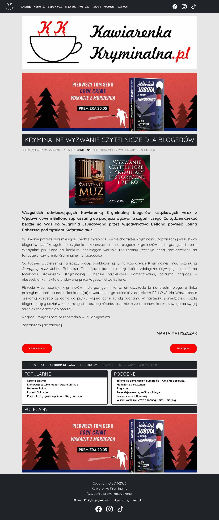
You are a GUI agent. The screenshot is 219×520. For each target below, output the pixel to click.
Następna (187, 348)
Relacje (96, 6)
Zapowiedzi (55, 6)
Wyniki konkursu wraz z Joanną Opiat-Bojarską (146, 400)
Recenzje (25, 6)
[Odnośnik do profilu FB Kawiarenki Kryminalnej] (175, 6)
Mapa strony (121, 500)
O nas (77, 500)
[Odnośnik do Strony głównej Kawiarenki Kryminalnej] (9, 6)
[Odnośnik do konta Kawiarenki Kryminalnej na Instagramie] (182, 6)
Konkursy (39, 6)
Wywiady (70, 6)
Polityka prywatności (97, 500)
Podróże (84, 6)
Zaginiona (123, 388)
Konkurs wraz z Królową (132, 396)
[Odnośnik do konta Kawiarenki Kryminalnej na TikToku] (191, 6)
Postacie (108, 6)
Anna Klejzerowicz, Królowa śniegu (138, 392)
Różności (122, 6)
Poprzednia (40, 348)
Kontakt (138, 500)
